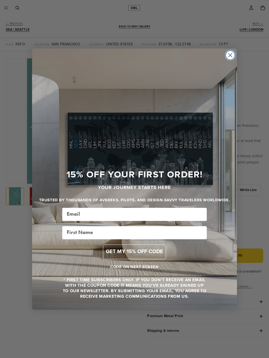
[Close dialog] (230, 55)
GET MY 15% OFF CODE (134, 251)
